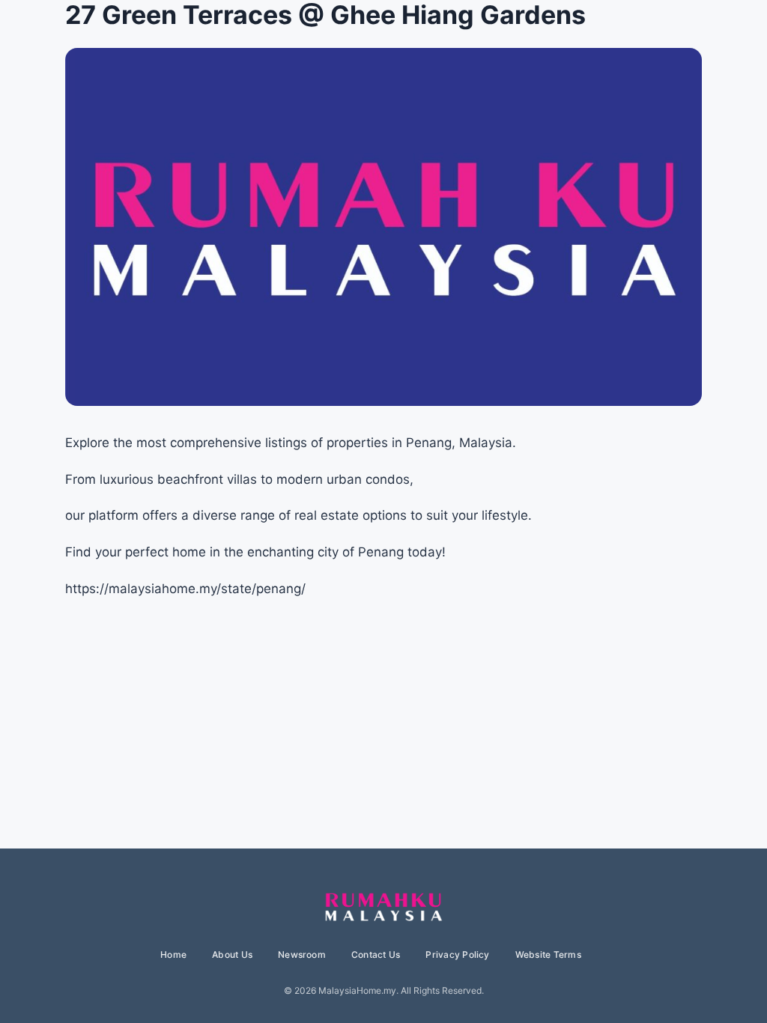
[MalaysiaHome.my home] (383, 907)
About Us (232, 954)
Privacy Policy (457, 954)
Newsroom (302, 954)
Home (173, 954)
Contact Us (375, 954)
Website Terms (548, 954)
